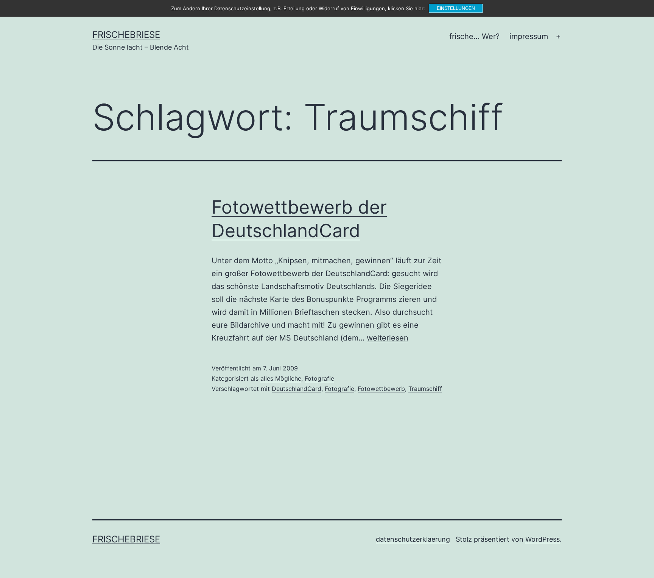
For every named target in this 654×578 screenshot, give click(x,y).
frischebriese (126, 34)
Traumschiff (425, 388)
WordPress (542, 539)
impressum (528, 36)
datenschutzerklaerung (413, 539)
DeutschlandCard (296, 388)
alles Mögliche (280, 378)
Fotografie (319, 378)
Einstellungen (456, 8)
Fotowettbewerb (381, 388)
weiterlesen (387, 337)
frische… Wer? (474, 36)
